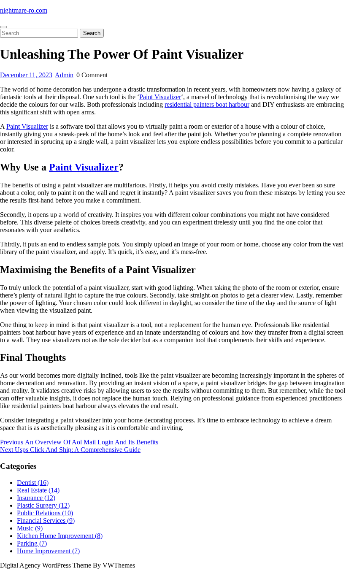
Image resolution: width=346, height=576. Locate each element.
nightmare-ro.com (23, 10)
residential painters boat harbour (207, 104)
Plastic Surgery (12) (43, 505)
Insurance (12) (36, 497)
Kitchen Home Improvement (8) (60, 535)
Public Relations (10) (45, 513)
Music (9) (30, 528)
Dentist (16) (33, 482)
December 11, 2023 (26, 74)
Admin (64, 74)
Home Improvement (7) (48, 550)
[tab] (3, 27)
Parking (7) (32, 543)
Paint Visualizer (160, 96)
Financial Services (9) (46, 520)
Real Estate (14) (38, 490)
